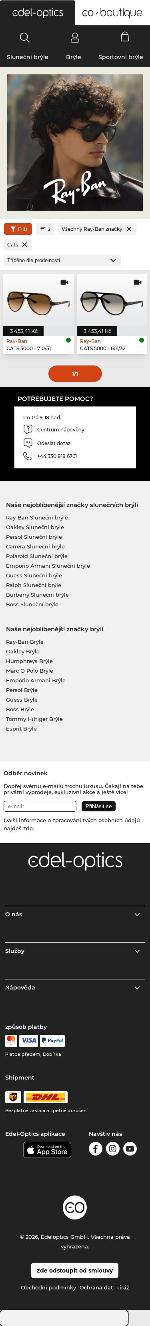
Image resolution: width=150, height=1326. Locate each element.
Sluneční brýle (27, 57)
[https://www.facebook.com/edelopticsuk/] (95, 1150)
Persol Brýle (22, 690)
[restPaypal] (52, 1041)
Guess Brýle (22, 699)
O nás (13, 914)
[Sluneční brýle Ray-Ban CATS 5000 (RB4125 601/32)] (112, 300)
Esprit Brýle (21, 728)
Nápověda (20, 987)
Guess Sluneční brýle (34, 575)
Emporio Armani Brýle (36, 680)
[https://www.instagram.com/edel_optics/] (113, 1150)
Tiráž (122, 1287)
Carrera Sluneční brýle (35, 546)
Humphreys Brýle (29, 661)
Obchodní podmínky (48, 1287)
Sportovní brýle (120, 57)
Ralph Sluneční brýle (33, 585)
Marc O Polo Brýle (29, 670)
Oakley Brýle (23, 651)
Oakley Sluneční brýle (35, 527)
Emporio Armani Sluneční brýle (48, 565)
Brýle (73, 57)
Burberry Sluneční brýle (37, 594)
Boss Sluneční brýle (32, 604)
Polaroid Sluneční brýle (37, 556)
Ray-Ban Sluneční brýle (37, 517)
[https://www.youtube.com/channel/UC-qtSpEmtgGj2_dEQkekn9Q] (130, 1150)
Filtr (23, 229)
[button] (37, 12)
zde (28, 828)
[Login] (75, 37)
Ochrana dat (96, 1287)
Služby (14, 950)
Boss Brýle (20, 709)
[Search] (25, 37)
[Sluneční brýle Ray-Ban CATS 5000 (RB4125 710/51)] (38, 300)
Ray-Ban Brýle (25, 641)
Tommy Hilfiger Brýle (34, 719)
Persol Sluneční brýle (34, 537)
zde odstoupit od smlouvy (75, 1270)
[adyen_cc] (11, 1041)
